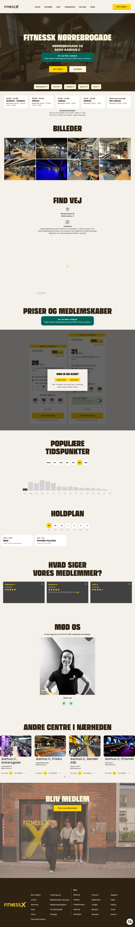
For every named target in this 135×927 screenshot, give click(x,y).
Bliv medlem (36, 895)
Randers (95, 909)
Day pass (82, 7)
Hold (58, 7)
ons (61, 463)
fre (73, 463)
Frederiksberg (79, 904)
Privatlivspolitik (56, 909)
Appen (92, 7)
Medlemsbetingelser (58, 904)
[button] (77, 69)
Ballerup (76, 895)
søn (86, 463)
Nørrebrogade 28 (67, 213)
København (96, 900)
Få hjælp (53, 914)
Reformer (48, 7)
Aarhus (113, 914)
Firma (33, 914)
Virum (113, 909)
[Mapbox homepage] (41, 293)
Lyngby (95, 904)
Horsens (95, 895)
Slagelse (114, 895)
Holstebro (77, 914)
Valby (113, 900)
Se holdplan (18, 773)
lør (80, 463)
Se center (4, 773)
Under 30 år (61, 380)
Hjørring (76, 909)
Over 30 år (74, 380)
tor (67, 463)
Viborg (113, 904)
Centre (37, 7)
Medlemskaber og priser (60, 900)
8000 (63, 216)
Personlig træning (38, 919)
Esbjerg (76, 899)
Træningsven (69, 7)
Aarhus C (70, 216)
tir (55, 463)
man (49, 463)
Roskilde (95, 914)
